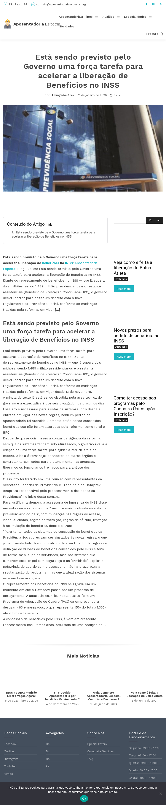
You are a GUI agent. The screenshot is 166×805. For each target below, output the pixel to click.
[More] (132, 204)
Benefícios (50, 263)
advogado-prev (62, 95)
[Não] (160, 793)
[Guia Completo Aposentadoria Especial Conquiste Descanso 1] (103, 675)
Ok (84, 798)
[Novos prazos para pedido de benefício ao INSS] (138, 312)
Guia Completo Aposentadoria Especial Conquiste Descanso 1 (103, 696)
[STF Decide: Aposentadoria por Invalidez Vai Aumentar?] (62, 675)
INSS (69, 263)
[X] (160, 4)
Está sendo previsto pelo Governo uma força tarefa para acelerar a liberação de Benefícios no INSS (53, 234)
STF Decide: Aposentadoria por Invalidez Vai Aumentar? (62, 696)
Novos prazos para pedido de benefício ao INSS (137, 336)
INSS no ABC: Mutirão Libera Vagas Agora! (21, 694)
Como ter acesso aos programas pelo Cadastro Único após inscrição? (135, 406)
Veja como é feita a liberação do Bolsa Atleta (133, 268)
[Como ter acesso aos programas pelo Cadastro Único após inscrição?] (138, 380)
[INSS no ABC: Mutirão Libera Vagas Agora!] (21, 675)
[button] (154, 34)
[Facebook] (146, 4)
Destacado (121, 278)
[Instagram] (153, 4)
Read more (124, 288)
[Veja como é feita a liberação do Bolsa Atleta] (138, 244)
